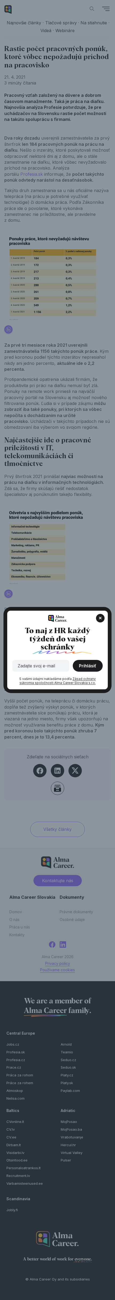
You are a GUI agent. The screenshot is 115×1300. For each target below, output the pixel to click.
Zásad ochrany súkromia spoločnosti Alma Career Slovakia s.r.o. (58, 681)
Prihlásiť (87, 665)
